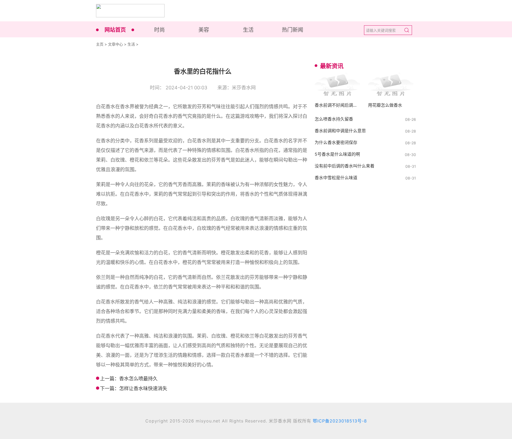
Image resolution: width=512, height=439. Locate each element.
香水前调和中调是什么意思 (340, 130)
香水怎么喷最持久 (138, 378)
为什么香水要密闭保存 (336, 142)
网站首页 (115, 30)
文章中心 (115, 44)
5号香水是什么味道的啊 (337, 154)
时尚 (159, 30)
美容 (203, 30)
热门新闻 (292, 30)
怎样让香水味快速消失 (143, 388)
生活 (248, 30)
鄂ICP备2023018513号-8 (340, 421)
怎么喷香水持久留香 (334, 119)
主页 (99, 44)
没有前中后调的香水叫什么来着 (344, 166)
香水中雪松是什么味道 (336, 177)
